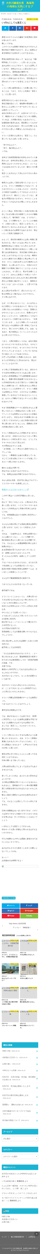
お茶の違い (11, 1064)
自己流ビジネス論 (9, 898)
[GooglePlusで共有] (27, 28)
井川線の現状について (15, 1120)
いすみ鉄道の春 (8, 1181)
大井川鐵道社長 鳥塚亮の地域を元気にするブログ (20, 6)
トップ (4, 1237)
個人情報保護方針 (17, 1237)
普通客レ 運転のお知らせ (17, 1105)
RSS (7, 1211)
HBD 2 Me (10, 1051)
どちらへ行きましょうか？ (12, 1193)
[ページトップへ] (36, 1234)
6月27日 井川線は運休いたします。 (17, 1087)
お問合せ (32, 1237)
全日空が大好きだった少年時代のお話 (17, 1174)
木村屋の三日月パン (14, 1057)
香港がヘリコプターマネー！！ (14, 490)
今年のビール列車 (13, 1070)
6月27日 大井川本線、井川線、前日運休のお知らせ (19, 1078)
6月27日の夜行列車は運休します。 (16, 1096)
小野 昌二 (19, 1188)
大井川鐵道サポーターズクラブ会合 (16, 1112)
